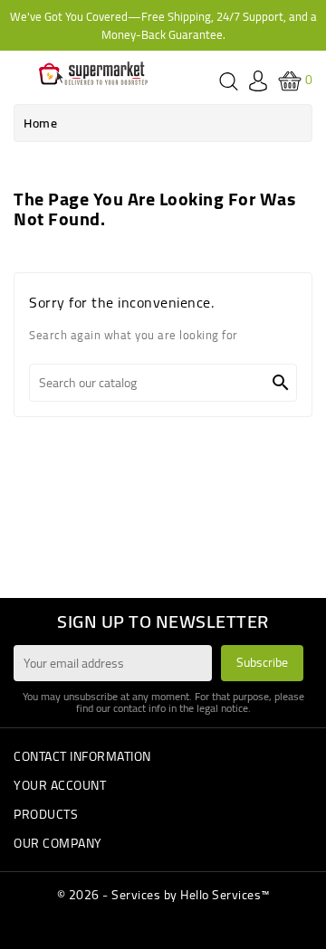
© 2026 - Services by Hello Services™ (163, 895)
